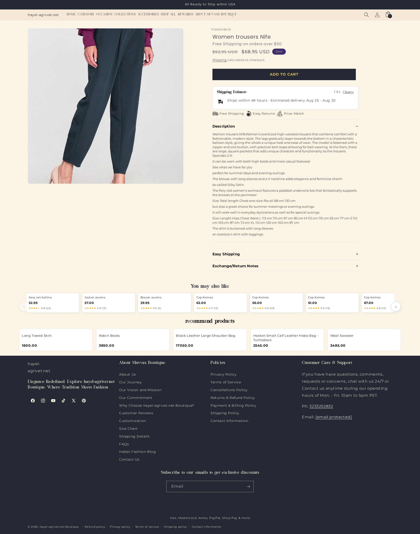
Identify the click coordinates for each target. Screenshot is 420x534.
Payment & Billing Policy (233, 405)
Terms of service (147, 526)
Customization (132, 420)
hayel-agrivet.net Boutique (59, 526)
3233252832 (321, 406)
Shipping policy (175, 526)
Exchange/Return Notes (235, 266)
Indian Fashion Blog (137, 451)
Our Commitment (135, 397)
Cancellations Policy (229, 389)
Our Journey (130, 381)
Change (348, 92)
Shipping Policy (224, 412)
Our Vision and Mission (140, 389)
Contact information (206, 526)
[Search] (366, 14)
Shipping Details (134, 436)
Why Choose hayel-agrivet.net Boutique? (156, 405)
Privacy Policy (223, 374)
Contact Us (129, 459)
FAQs (124, 443)
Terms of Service (225, 381)
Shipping (219, 60)
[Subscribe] (248, 486)
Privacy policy (120, 526)
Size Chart (128, 428)
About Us (127, 374)
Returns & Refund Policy (232, 397)
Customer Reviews (136, 412)
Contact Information (229, 420)
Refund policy (95, 526)
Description (223, 126)
